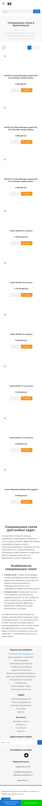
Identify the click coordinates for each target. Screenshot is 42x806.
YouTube (20, 755)
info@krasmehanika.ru (23, 772)
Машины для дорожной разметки (21, 673)
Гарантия (21, 731)
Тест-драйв (21, 708)
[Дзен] (26, 755)
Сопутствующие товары (21, 686)
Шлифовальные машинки (21, 663)
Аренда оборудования (21, 699)
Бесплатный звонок (31, 803)
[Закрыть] (15, 790)
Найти (36, 11)
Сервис (21, 695)
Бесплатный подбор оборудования (10, 803)
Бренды (21, 712)
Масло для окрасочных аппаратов (21, 676)
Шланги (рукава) (21, 660)
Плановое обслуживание (21, 705)
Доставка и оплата (21, 721)
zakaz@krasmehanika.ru (23, 775)
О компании (21, 728)
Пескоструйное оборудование (21, 654)
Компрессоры (21, 683)
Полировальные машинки (21, 679)
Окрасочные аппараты (21, 649)
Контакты (21, 717)
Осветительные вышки (21, 689)
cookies (21, 794)
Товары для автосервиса (21, 667)
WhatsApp (14, 755)
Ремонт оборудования (21, 702)
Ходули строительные (21, 670)
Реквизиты (21, 724)
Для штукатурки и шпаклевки (21, 657)
